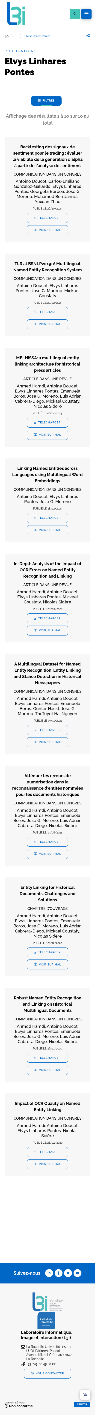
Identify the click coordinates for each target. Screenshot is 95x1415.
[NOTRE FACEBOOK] (58, 1273)
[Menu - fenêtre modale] (86, 14)
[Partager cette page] (88, 36)
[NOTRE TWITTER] (68, 1273)
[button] (75, 14)
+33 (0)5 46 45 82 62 (41, 1364)
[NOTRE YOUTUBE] (77, 1273)
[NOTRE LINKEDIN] (49, 1273)
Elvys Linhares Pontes (37, 36)
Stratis (82, 1404)
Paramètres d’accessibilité (85, 1395)
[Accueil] (7, 36)
